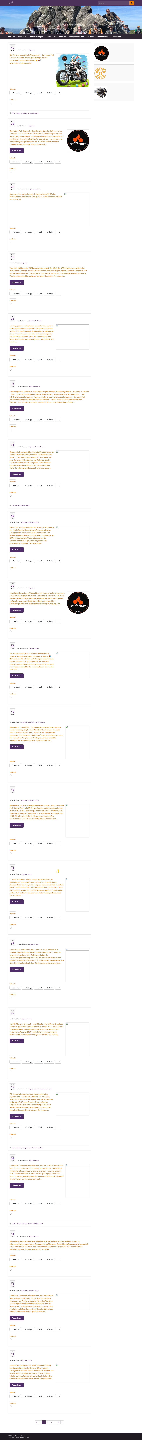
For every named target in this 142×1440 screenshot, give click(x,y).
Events (37, 447)
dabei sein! (22, 36)
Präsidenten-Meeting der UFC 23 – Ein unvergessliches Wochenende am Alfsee (46, 257)
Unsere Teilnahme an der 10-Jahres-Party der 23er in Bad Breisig (50, 517)
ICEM (34, 1148)
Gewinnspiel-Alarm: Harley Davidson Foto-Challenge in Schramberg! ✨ (49, 869)
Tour (41, 1223)
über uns (11, 36)
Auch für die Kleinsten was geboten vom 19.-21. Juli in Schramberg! (52, 1355)
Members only (102, 36)
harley (29, 113)
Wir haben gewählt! (32, 383)
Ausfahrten (38, 321)
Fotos (49, 36)
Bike (13, 113)
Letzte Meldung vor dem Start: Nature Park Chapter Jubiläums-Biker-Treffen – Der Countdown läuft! (45, 715)
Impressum (116, 36)
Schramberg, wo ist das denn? (39, 1233)
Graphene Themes (25, 1437)
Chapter (18, 113)
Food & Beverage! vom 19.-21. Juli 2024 (46, 941)
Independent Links (76, 36)
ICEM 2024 (25, 1085)
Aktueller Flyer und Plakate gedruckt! (45, 1157)
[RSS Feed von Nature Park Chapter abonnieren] (9, 2)
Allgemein (32, 50)
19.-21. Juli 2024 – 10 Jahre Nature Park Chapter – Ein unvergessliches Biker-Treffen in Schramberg (49, 793)
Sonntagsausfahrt (30, 317)
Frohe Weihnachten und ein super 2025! (46, 185)
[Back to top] (137, 1435)
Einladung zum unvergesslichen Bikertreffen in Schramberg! (51, 1285)
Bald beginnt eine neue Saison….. (41, 122)
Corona (24, 1223)
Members (35, 113)
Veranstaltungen (36, 36)
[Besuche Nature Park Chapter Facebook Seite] (12, 2)
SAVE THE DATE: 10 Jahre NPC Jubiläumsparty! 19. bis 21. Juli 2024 (52, 1013)
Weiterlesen (16, 151)
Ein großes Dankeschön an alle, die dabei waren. (52, 584)
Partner (90, 36)
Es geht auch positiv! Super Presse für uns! (48, 443)
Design (24, 113)
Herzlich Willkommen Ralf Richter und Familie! (52, 645)
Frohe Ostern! (27, 46)
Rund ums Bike (60, 36)
